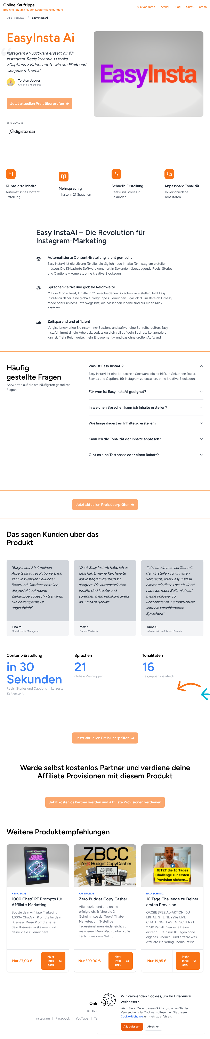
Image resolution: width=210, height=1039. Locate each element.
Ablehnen (153, 1026)
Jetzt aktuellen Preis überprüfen (37, 103)
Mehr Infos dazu (50, 961)
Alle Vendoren (146, 7)
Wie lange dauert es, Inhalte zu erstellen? (122, 423)
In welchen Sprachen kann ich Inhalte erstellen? (128, 407)
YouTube (82, 1018)
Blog (177, 7)
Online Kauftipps (33, 6)
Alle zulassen (131, 1026)
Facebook (63, 1018)
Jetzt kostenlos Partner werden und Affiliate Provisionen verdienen (105, 802)
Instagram (43, 1018)
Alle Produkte (15, 17)
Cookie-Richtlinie (132, 1016)
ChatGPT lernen (196, 7)
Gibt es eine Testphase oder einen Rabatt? (124, 455)
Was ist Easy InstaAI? (106, 366)
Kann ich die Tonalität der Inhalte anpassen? (125, 439)
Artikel (165, 7)
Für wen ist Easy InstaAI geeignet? (117, 391)
